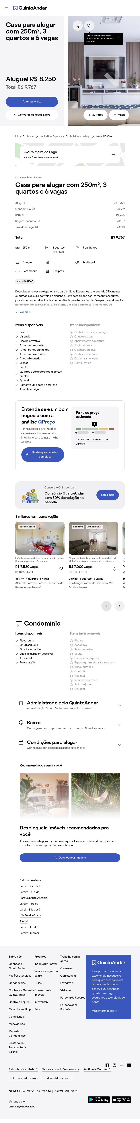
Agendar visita (32, 101)
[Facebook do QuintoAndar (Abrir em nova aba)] (107, 1065)
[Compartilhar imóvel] (78, 25)
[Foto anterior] (22, 538)
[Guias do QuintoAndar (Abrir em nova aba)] (122, 1065)
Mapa (121, 115)
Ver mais (25, 312)
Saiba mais (107, 495)
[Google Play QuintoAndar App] (99, 1099)
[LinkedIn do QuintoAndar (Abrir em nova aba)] (129, 1065)
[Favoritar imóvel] (89, 25)
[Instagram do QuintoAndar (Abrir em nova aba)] (114, 1065)
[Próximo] (119, 606)
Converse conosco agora (34, 115)
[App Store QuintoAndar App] (121, 1099)
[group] (40, 557)
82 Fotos (97, 115)
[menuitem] (18, 136)
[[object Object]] (119, 37)
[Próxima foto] (58, 538)
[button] (70, 705)
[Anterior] (106, 606)
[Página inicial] (30, 8)
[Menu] (6, 8)
